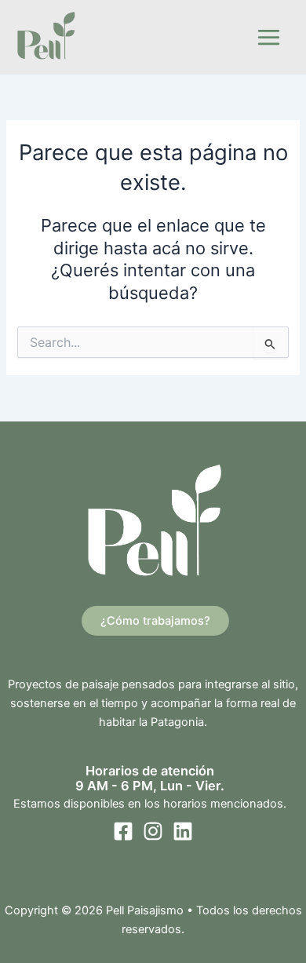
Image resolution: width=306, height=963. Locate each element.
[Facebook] (123, 831)
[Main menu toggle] (268, 37)
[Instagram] (153, 831)
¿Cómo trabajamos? (155, 621)
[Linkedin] (183, 831)
